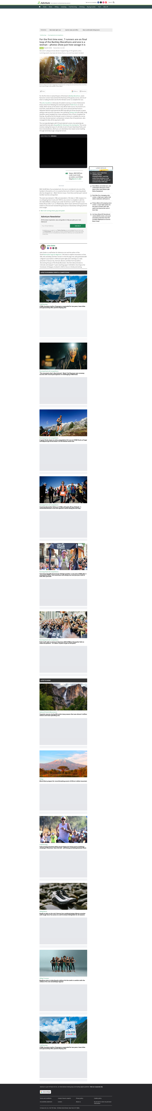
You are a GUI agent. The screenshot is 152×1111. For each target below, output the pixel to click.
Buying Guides (91, 7)
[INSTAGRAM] (51, 248)
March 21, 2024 (76, 179)
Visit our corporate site (96, 1087)
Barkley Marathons (74, 96)
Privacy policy (79, 1098)
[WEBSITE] (53, 248)
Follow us (76, 91)
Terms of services (61, 230)
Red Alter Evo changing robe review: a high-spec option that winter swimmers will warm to (101, 197)
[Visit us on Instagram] (103, 2)
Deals (44, 7)
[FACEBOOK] (48, 248)
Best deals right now (55, 30)
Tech (99, 7)
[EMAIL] (56, 248)
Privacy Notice (47, 231)
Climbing (81, 7)
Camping (63, 7)
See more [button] (61, 185)
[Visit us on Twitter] (101, 2)
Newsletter (84, 91)
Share (43, 91)
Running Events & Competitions (55, 35)
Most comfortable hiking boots (91, 30)
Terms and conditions (45, 1098)
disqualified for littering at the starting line (66, 125)
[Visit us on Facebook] (98, 2)
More (105, 7)
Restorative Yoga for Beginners (52, 254)
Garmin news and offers (71, 30)
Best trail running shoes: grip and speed (53, 211)
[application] (63, 151)
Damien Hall (73, 112)
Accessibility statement (46, 1102)
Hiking (56, 7)
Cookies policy (97, 1098)
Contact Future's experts (64, 1098)
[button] (111, 2)
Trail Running (73, 7)
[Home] (40, 7)
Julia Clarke (49, 48)
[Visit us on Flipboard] (106, 2)
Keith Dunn (74, 105)
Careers (60, 1102)
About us (78, 1102)
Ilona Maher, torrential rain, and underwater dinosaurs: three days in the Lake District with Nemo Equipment (101, 188)
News (50, 7)
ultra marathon (46, 103)
